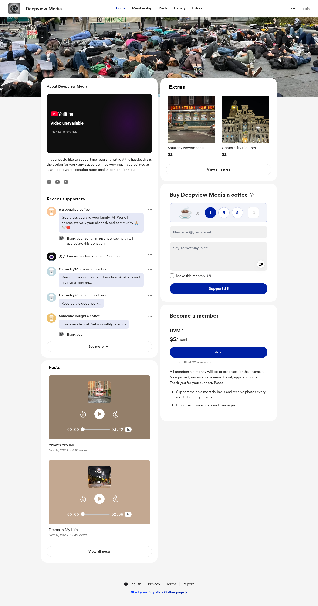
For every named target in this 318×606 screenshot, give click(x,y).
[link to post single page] (99, 446)
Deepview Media (44, 8)
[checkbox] (187, 276)
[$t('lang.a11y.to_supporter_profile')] (61, 238)
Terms (171, 584)
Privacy (154, 584)
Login (305, 9)
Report (188, 584)
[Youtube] (49, 182)
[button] (120, 8)
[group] (191, 126)
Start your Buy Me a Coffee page (157, 592)
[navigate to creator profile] (14, 8)
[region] (218, 129)
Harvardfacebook (79, 256)
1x (128, 429)
